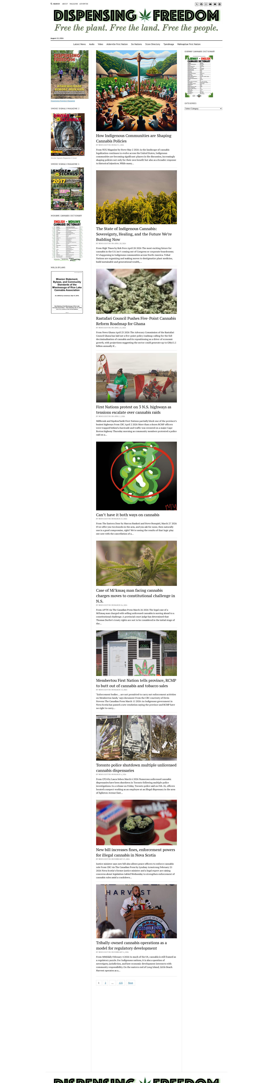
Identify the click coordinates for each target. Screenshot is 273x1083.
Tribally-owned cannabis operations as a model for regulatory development (131, 945)
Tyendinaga (168, 44)
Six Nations (136, 44)
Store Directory (152, 44)
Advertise (83, 4)
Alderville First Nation (117, 44)
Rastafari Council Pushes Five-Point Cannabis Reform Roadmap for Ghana (136, 321)
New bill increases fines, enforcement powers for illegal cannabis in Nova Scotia (135, 852)
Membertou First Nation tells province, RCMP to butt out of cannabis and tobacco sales (136, 683)
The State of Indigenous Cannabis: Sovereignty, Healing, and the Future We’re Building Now (134, 234)
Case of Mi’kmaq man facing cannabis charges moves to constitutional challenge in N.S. (135, 596)
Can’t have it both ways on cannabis (127, 514)
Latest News (79, 44)
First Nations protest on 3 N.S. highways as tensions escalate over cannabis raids (133, 409)
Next (130, 982)
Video (100, 44)
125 (121, 982)
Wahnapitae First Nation (188, 44)
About (65, 4)
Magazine (74, 4)
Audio (91, 44)
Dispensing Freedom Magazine (63, 101)
